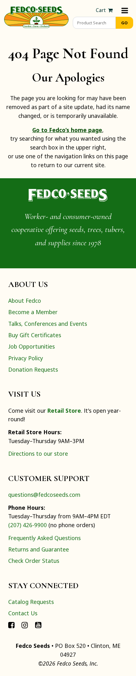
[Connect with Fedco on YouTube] (38, 625)
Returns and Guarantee (38, 549)
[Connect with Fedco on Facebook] (11, 625)
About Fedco (24, 300)
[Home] (36, 16)
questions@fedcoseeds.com (44, 494)
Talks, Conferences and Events (47, 323)
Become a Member (33, 312)
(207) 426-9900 (27, 525)
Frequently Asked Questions (44, 538)
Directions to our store (38, 453)
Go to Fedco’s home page (67, 130)
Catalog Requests (31, 602)
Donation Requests (33, 369)
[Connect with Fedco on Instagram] (25, 625)
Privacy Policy (25, 358)
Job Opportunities (31, 346)
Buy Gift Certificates (34, 335)
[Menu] (124, 10)
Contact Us (22, 613)
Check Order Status (33, 560)
